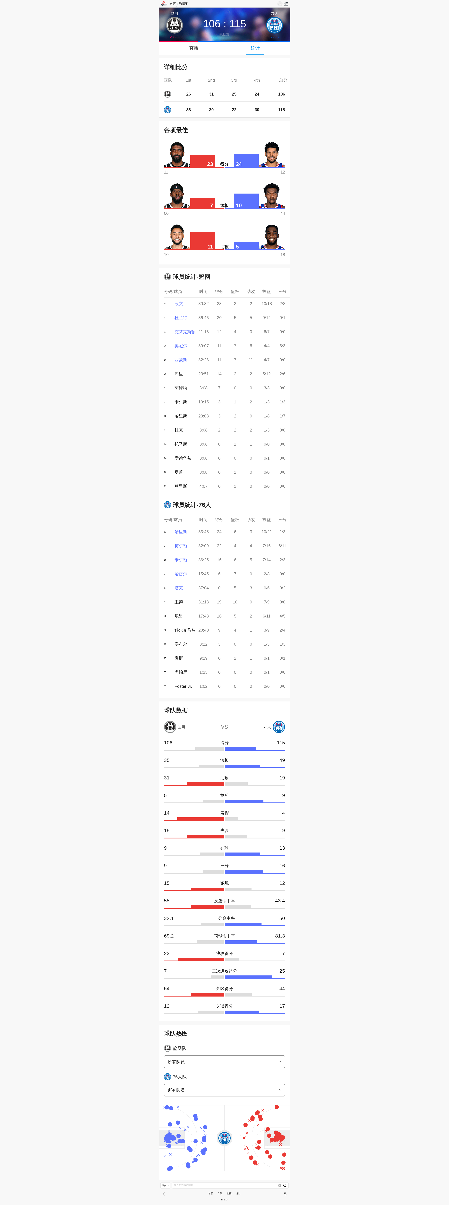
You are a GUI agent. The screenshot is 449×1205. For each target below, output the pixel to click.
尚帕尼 (181, 672)
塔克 (179, 588)
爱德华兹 (183, 458)
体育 (173, 3)
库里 (179, 373)
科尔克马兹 (185, 630)
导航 (219, 1193)
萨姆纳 (181, 388)
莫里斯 (181, 486)
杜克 (179, 430)
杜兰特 (181, 317)
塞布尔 (181, 644)
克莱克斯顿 (185, 331)
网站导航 (286, 4)
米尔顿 (181, 559)
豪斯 (179, 658)
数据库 (183, 3)
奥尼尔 (181, 345)
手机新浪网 (164, 4)
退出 (238, 1193)
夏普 (179, 472)
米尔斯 (181, 402)
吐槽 (229, 1193)
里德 (179, 602)
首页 (210, 1193)
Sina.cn (224, 1200)
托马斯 (181, 444)
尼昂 (179, 616)
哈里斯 (181, 416)
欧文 (179, 303)
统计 (255, 48)
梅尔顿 (181, 545)
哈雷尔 (181, 574)
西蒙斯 (181, 359)
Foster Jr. (183, 686)
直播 (193, 48)
